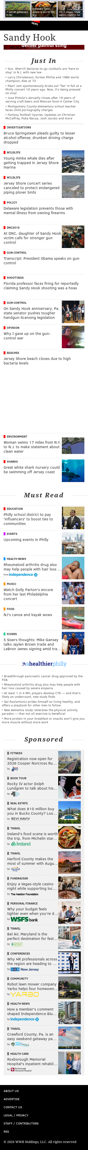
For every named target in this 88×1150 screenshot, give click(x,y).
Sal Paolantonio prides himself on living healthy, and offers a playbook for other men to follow (41, 703)
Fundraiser (19, 878)
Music (11, 584)
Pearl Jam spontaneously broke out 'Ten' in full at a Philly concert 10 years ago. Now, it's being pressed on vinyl (43, 89)
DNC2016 (13, 227)
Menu (80, 25)
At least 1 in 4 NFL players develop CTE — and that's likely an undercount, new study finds (41, 695)
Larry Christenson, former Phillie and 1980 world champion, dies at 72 (42, 79)
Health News (16, 559)
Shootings (15, 278)
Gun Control (17, 252)
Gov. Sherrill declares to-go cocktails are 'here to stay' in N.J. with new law (42, 70)
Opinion (13, 328)
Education (15, 509)
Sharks (12, 461)
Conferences (20, 953)
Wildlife (13, 152)
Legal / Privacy (16, 1115)
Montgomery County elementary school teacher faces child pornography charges (40, 108)
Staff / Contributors (21, 1123)
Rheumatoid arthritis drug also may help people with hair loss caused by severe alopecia (41, 686)
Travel (15, 828)
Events (12, 534)
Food (10, 609)
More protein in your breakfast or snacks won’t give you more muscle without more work (43, 720)
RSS (6, 1131)
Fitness (16, 753)
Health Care (19, 1054)
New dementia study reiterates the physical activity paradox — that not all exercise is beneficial (40, 712)
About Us (11, 1091)
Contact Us (13, 1107)
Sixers (12, 634)
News (35, 23)
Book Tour (18, 778)
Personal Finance (24, 903)
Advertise (12, 1099)
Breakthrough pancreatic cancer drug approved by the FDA (42, 678)
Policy (12, 202)
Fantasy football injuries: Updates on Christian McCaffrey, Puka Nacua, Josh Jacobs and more (40, 116)
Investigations (19, 127)
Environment (17, 436)
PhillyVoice (11, 25)
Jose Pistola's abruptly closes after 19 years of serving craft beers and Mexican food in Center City (42, 99)
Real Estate (19, 803)
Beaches (13, 353)
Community (19, 978)
